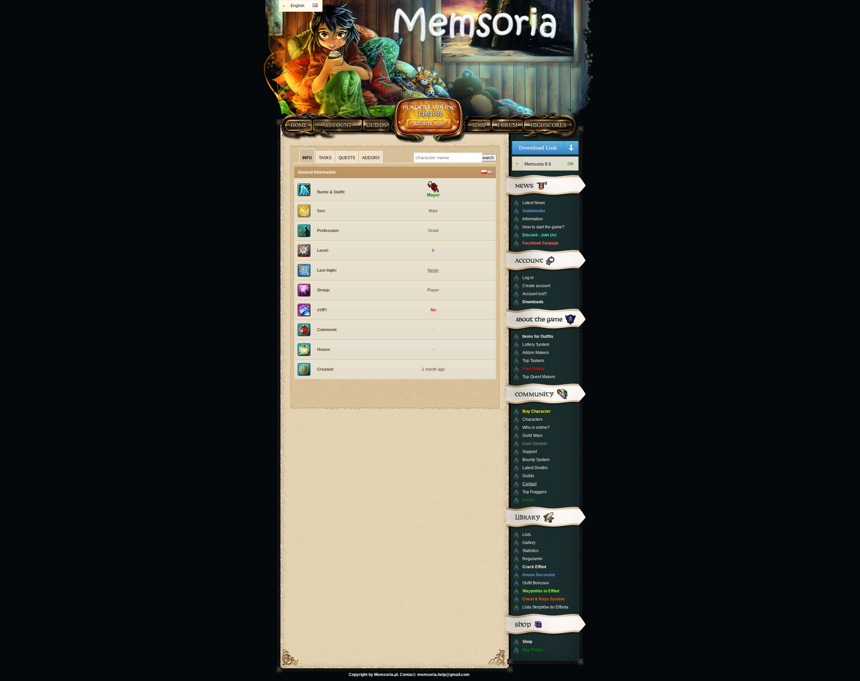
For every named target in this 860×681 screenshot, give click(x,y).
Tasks (325, 157)
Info (307, 157)
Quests (347, 157)
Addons (371, 157)
